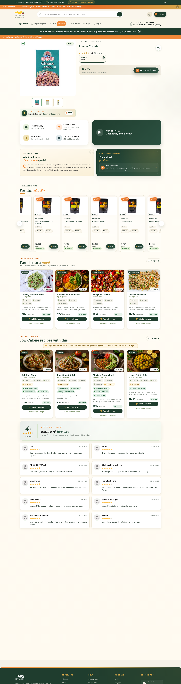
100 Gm (36, 231)
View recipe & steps (36, 323)
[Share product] (158, 48)
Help (164, 2)
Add (42, 246)
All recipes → (153, 261)
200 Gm (27, 231)
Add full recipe (38, 319)
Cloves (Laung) (57, 221)
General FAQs (93, 679)
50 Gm (64, 231)
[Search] (119, 14)
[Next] (161, 223)
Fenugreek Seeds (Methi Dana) (145, 223)
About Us (65, 679)
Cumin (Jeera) (85, 221)
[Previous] (19, 223)
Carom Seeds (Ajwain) (31, 221)
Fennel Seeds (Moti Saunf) (118, 221)
